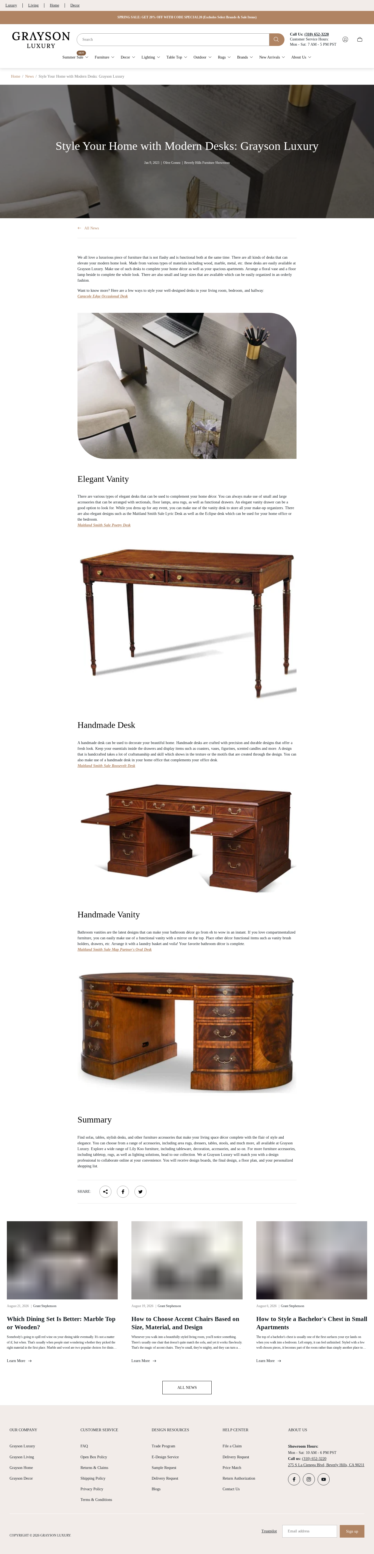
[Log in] (345, 39)
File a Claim (232, 1446)
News (29, 76)
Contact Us (231, 1489)
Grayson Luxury (22, 1446)
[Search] (276, 39)
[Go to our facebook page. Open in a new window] (294, 1479)
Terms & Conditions (96, 1500)
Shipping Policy (92, 1478)
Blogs (156, 1489)
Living (33, 5)
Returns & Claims (94, 1468)
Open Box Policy (93, 1457)
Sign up (352, 1531)
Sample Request (164, 1468)
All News (91, 228)
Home (54, 5)
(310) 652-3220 (314, 1459)
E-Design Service (165, 1457)
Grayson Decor (21, 1478)
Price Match (232, 1468)
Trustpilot (269, 1531)
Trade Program (163, 1446)
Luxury (11, 5)
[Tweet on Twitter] (140, 1192)
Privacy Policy (91, 1489)
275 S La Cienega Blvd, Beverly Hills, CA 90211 (326, 1465)
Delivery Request (165, 1478)
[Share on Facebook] (123, 1192)
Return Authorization (239, 1478)
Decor (75, 5)
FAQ (84, 1446)
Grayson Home (21, 1468)
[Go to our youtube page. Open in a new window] (324, 1479)
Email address (298, 1531)
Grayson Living (22, 1457)
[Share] (105, 1192)
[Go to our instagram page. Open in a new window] (309, 1479)
